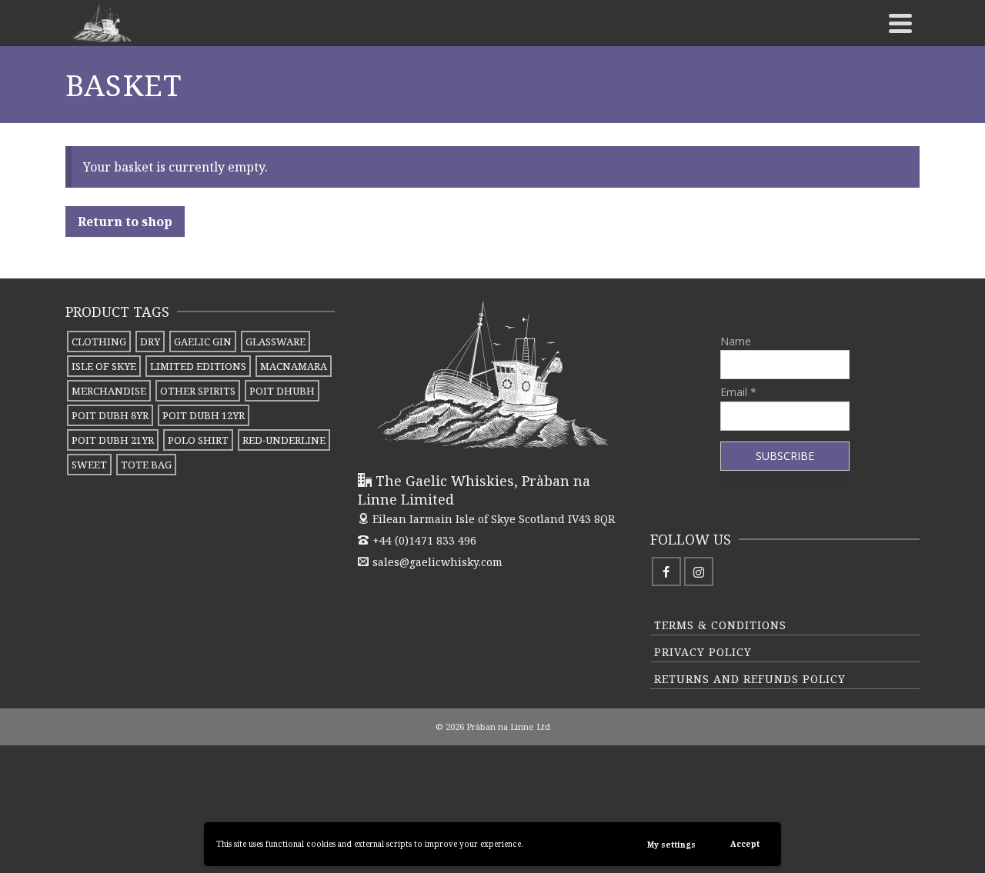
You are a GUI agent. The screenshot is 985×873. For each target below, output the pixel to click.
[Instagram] (698, 571)
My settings (671, 844)
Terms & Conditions (720, 625)
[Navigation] (900, 23)
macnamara (293, 366)
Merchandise (109, 391)
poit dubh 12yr (203, 415)
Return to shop (125, 221)
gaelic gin (203, 341)
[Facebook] (666, 571)
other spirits (197, 391)
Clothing (99, 341)
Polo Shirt (198, 440)
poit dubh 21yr (113, 440)
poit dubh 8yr (110, 415)
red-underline (284, 440)
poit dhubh (282, 391)
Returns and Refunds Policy (750, 678)
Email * (738, 392)
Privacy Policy (703, 652)
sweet (89, 464)
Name (735, 341)
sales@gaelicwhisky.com (437, 562)
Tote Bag (146, 464)
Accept (745, 843)
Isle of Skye (104, 366)
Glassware (275, 341)
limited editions (198, 366)
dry (150, 341)
